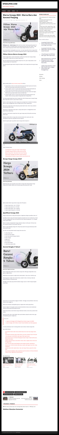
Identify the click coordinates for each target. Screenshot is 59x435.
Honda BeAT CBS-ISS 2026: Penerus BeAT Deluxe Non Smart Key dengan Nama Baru (48, 44)
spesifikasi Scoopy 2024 (8, 394)
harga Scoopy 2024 (9, 392)
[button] (2, 9)
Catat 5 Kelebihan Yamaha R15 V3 (45, 22)
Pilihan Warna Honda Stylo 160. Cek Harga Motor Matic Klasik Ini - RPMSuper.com (19, 406)
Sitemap (40, 76)
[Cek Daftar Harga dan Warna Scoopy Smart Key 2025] (8, 360)
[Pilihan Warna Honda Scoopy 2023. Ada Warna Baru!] (32, 360)
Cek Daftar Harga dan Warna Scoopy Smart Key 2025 (15, 151)
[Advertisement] (20, 75)
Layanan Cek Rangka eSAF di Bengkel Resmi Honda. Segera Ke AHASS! (20, 321)
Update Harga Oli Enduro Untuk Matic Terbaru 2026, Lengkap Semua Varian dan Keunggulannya (48, 67)
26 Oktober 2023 (7, 20)
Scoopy (19, 20)
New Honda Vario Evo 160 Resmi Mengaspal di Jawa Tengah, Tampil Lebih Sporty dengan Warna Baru (48, 60)
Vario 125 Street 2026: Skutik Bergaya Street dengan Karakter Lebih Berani (20, 343)
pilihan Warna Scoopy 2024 (20, 392)
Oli (17, 10)
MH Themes (18, 432)
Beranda (4, 10)
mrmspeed (14, 20)
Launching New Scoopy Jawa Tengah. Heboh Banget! (15, 149)
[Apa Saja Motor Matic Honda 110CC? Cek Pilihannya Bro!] (20, 360)
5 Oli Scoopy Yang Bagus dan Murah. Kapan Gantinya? (16, 154)
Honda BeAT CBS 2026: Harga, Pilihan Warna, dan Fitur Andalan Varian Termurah (21, 334)
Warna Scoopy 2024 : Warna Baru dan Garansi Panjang (16, 152)
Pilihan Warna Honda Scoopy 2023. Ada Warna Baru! (31, 365)
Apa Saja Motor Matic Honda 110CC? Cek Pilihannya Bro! (19, 365)
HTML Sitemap (42, 78)
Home (40, 80)
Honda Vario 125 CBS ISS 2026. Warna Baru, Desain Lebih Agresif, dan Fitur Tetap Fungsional (47, 33)
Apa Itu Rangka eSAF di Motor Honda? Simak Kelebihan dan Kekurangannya (21, 322)
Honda (8, 10)
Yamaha (13, 10)
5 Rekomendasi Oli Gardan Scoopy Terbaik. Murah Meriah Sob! (17, 156)
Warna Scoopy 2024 (18, 394)
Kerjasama (41, 74)
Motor (24, 20)
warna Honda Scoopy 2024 (17, 83)
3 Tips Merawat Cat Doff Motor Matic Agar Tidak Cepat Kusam (17, 336)
